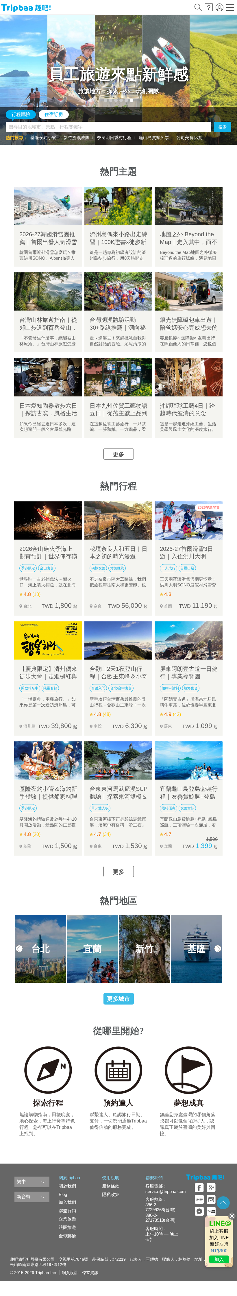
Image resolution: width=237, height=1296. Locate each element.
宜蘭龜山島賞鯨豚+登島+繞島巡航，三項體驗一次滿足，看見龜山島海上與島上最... (188, 825)
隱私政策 (110, 1194)
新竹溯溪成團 (77, 137)
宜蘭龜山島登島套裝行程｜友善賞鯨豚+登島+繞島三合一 (189, 796)
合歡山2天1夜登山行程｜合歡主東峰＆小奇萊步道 (118, 676)
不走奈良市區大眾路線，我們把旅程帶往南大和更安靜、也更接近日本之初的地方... (118, 585)
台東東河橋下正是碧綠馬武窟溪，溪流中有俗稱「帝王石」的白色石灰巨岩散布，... (118, 825)
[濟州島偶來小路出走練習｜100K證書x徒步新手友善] (118, 206)
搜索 (223, 127)
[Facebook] (199, 1187)
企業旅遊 (67, 1218)
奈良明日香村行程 (114, 137)
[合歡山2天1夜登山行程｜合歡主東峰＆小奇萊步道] (118, 640)
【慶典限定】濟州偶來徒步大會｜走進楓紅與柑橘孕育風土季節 (48, 676)
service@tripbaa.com (165, 1191)
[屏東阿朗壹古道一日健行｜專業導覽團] (189, 640)
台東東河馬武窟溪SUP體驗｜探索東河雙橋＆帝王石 (118, 796)
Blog (63, 1194)
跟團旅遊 (67, 1227)
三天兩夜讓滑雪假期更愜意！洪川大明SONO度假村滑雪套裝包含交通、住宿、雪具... (188, 585)
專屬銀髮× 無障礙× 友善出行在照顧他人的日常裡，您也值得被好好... (188, 344)
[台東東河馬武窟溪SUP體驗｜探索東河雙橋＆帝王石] (118, 760)
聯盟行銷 (67, 1210)
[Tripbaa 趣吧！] (26, 8)
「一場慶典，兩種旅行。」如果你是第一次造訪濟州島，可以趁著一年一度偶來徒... (47, 705)
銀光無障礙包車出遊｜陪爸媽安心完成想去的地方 (189, 327)
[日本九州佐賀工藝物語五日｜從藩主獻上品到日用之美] (118, 377)
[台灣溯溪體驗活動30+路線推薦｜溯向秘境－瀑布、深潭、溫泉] (118, 291)
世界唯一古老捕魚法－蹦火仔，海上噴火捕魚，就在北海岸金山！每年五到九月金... (47, 585)
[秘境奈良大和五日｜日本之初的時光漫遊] (118, 520)
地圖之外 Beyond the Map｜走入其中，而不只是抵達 (188, 242)
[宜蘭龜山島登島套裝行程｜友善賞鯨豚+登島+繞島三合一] (189, 760)
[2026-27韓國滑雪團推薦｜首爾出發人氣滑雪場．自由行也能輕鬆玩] (48, 206)
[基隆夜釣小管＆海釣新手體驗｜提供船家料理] (48, 760)
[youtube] (211, 1211)
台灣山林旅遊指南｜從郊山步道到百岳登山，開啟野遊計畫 (48, 327)
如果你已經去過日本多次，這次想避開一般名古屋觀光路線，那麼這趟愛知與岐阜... (47, 430)
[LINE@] (199, 1199)
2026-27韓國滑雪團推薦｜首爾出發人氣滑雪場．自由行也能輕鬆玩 (48, 242)
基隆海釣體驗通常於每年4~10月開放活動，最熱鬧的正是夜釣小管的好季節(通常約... (48, 825)
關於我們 (67, 1186)
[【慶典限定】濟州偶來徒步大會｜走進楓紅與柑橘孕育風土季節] (48, 640)
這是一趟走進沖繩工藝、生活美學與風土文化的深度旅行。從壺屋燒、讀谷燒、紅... (188, 430)
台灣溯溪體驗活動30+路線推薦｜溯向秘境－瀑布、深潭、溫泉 (118, 327)
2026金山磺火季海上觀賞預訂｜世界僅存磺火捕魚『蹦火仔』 (48, 556)
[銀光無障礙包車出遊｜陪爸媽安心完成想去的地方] (189, 291)
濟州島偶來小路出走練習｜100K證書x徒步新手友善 (118, 242)
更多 (118, 454)
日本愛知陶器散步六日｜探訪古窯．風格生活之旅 (48, 413)
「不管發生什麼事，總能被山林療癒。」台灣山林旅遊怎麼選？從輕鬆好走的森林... (47, 344)
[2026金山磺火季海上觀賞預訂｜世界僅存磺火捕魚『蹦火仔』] (48, 520)
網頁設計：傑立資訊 (80, 1272)
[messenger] (199, 1211)
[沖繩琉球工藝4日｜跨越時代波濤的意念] (189, 377)
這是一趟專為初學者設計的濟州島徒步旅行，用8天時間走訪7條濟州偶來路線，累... (118, 258)
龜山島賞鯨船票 (154, 137)
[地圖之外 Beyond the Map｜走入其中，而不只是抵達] (189, 206)
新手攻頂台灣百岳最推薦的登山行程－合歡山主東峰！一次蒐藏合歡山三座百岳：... (118, 705)
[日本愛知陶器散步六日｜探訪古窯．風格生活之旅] (48, 377)
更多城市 (118, 999)
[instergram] (211, 1199)
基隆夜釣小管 (43, 137)
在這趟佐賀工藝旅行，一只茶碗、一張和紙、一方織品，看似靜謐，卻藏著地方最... (118, 430)
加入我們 (67, 1202)
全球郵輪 (67, 1235)
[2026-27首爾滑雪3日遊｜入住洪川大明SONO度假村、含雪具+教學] (189, 520)
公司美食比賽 (189, 137)
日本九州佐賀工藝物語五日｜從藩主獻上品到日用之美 (118, 413)
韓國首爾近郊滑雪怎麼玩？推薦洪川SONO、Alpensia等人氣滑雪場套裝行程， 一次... (47, 258)
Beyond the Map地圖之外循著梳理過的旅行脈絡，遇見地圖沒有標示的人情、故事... (188, 258)
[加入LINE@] (219, 1241)
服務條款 (110, 1186)
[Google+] (211, 1187)
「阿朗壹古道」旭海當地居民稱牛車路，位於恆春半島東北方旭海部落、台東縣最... (188, 705)
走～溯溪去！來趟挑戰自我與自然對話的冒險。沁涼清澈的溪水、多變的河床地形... (118, 344)
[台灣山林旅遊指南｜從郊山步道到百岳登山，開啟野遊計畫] (48, 291)
